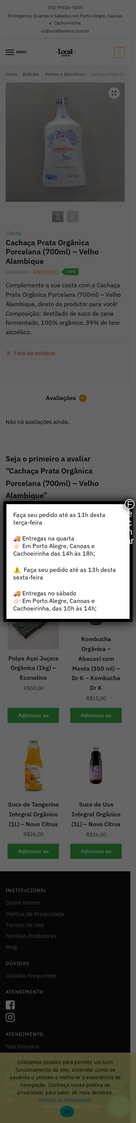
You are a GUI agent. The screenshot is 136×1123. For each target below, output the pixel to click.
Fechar (130, 504)
